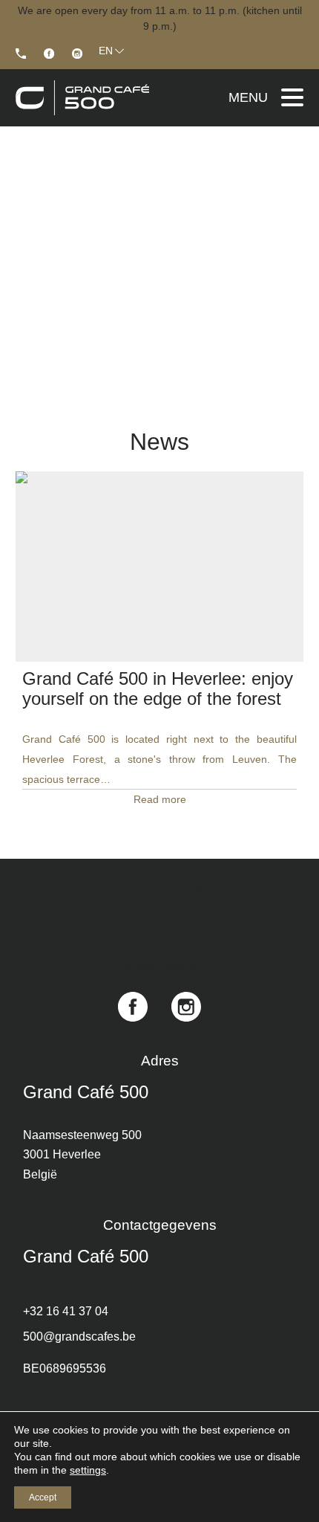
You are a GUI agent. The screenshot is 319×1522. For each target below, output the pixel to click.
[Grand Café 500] (20, 53)
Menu (248, 97)
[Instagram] (77, 53)
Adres (160, 1060)
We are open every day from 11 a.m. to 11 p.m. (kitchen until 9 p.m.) (160, 18)
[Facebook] (49, 53)
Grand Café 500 (85, 1092)
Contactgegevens (160, 1225)
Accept (42, 1497)
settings (88, 1470)
